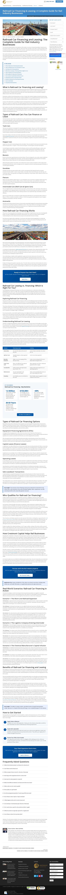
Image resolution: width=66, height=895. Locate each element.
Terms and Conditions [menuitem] (9, 892)
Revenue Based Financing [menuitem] (23, 877)
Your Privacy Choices (12, 893)
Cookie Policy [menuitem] (7, 891)
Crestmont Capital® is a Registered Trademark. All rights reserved (15, 886)
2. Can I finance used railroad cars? (11, 768)
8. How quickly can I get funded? (10, 789)
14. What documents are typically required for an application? (16, 810)
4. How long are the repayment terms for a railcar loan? (15, 775)
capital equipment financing (20, 249)
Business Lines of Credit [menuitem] (23, 868)
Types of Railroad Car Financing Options (13, 72)
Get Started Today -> (25, 575)
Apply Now (59, 1)
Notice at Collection (19, 893)
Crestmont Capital (31, 16)
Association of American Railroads (9, 699)
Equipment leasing (25, 326)
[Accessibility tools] (5, 893)
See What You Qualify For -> (25, 414)
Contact (36, 861)
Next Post (32, 850)
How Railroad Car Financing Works (12, 69)
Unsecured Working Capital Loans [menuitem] (25, 870)
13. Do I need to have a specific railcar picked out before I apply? (17, 807)
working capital (40, 662)
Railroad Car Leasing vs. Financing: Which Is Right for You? (17, 70)
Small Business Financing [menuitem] (27, 5)
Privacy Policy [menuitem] (12, 891)
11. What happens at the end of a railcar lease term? (14, 800)
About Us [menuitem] (35, 5)
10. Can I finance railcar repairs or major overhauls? (14, 796)
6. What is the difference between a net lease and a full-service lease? (18, 782)
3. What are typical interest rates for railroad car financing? (16, 772)
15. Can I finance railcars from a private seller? (13, 814)
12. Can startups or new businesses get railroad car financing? (16, 803)
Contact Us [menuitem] (41, 5)
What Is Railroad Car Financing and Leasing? (14, 65)
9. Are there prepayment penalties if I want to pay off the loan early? (17, 793)
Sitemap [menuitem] (14, 892)
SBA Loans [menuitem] (20, 872)
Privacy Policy (53, 51)
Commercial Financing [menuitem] (17, 5)
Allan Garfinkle (12, 36)
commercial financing (12, 552)
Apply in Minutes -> (25, 755)
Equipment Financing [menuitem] (7, 5)
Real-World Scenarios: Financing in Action (14, 77)
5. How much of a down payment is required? (13, 779)
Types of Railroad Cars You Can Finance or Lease (15, 67)
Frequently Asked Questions (11, 82)
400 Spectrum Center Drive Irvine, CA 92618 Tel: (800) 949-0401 (39, 871)
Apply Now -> (25, 279)
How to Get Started (9, 80)
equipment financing (10, 136)
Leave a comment (20, 36)
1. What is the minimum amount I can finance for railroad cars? (16, 765)
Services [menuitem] (20, 861)
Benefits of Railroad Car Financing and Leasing (15, 79)
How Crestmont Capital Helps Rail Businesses (14, 75)
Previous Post (18, 847)
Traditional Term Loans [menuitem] (22, 875)
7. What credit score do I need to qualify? (12, 786)
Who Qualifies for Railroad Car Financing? (14, 74)
